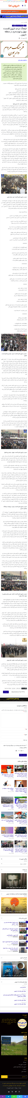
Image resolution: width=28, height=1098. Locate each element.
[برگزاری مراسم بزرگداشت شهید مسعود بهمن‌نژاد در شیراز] (21, 830)
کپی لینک (6, 692)
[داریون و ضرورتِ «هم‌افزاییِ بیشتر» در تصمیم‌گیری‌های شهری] (7, 800)
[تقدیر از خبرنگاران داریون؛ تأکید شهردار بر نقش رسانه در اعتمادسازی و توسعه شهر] (21, 768)
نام (26, 729)
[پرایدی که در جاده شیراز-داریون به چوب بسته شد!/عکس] (23, 943)
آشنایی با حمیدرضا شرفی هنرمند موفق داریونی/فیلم (14, 976)
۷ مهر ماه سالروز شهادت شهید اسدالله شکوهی (15, 887)
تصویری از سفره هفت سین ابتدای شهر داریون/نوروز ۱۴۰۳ (10, 929)
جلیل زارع (13, 688)
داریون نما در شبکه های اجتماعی (19, 1067)
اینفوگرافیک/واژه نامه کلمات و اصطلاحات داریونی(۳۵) (7, 835)
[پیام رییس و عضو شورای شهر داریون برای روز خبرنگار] (7, 769)
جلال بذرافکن (18, 688)
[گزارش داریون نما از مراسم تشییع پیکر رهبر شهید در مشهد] (7, 844)
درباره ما (24, 1069)
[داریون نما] (14, 6)
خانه (25, 22)
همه (13, 25)
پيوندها (24, 1062)
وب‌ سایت (25, 740)
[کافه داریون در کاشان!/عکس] (23, 937)
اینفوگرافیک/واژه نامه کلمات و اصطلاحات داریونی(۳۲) (14, 912)
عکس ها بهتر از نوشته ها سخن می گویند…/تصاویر (11, 923)
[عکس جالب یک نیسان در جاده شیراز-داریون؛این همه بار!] (23, 950)
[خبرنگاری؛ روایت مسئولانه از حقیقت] (7, 783)
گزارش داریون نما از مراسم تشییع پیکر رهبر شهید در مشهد (8, 850)
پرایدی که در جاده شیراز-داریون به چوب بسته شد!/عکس (10, 942)
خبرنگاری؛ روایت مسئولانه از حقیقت (7, 789)
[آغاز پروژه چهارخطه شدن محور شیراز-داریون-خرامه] (7, 815)
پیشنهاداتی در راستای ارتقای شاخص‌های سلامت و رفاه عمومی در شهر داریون (21, 806)
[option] (14, 881)
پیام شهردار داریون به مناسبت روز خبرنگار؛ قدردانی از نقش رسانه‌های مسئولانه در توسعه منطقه (21, 790)
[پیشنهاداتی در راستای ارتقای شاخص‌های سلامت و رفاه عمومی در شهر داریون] (21, 800)
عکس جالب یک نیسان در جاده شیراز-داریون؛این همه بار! (10, 949)
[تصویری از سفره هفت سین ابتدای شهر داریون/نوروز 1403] (23, 931)
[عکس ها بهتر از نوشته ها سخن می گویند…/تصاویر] (23, 924)
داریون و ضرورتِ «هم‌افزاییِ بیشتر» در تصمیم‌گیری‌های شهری (8, 806)
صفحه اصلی (23, 1071)
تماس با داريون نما (22, 1064)
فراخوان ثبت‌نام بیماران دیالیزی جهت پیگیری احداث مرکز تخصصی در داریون (21, 821)
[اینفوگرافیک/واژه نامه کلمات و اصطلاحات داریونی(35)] (7, 830)
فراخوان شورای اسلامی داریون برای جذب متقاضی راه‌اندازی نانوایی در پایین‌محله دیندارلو (21, 850)
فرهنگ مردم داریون (19, 25)
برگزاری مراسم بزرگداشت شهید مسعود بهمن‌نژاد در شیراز (21, 835)
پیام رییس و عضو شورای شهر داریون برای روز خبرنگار (7, 775)
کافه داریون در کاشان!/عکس (12, 935)
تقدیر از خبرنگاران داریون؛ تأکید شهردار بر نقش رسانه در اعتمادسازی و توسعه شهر (21, 774)
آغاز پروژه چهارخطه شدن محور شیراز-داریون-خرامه (15, 1)
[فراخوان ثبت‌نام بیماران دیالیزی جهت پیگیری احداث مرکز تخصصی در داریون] (21, 815)
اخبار (22, 22)
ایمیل (25, 734)
